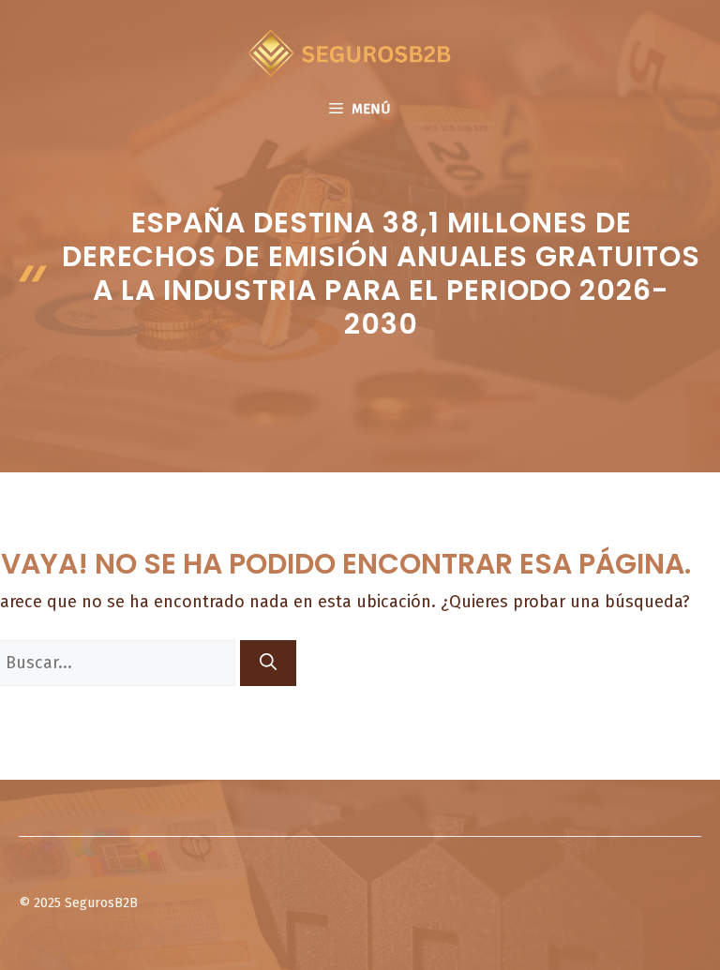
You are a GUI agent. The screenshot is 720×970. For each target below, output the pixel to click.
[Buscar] (268, 663)
